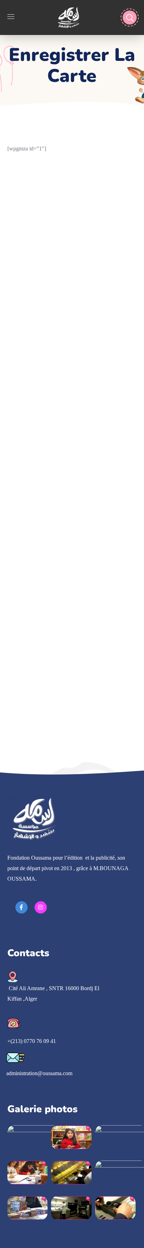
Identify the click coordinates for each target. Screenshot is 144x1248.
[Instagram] (41, 907)
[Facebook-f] (21, 907)
